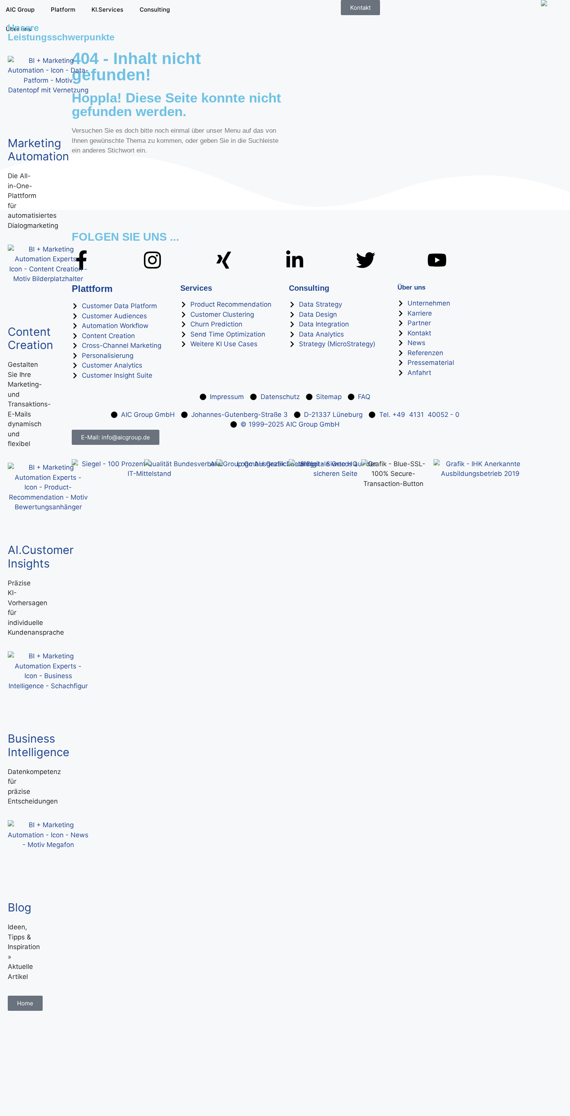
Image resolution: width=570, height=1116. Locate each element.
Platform (63, 9)
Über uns (411, 287)
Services (196, 288)
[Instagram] (152, 260)
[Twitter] (365, 260)
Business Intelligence (38, 745)
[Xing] (223, 260)
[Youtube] (437, 260)
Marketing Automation (38, 149)
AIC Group (20, 9)
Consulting (155, 9)
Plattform (92, 288)
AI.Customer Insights (41, 556)
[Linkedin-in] (294, 260)
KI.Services (107, 9)
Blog (19, 907)
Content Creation (30, 338)
